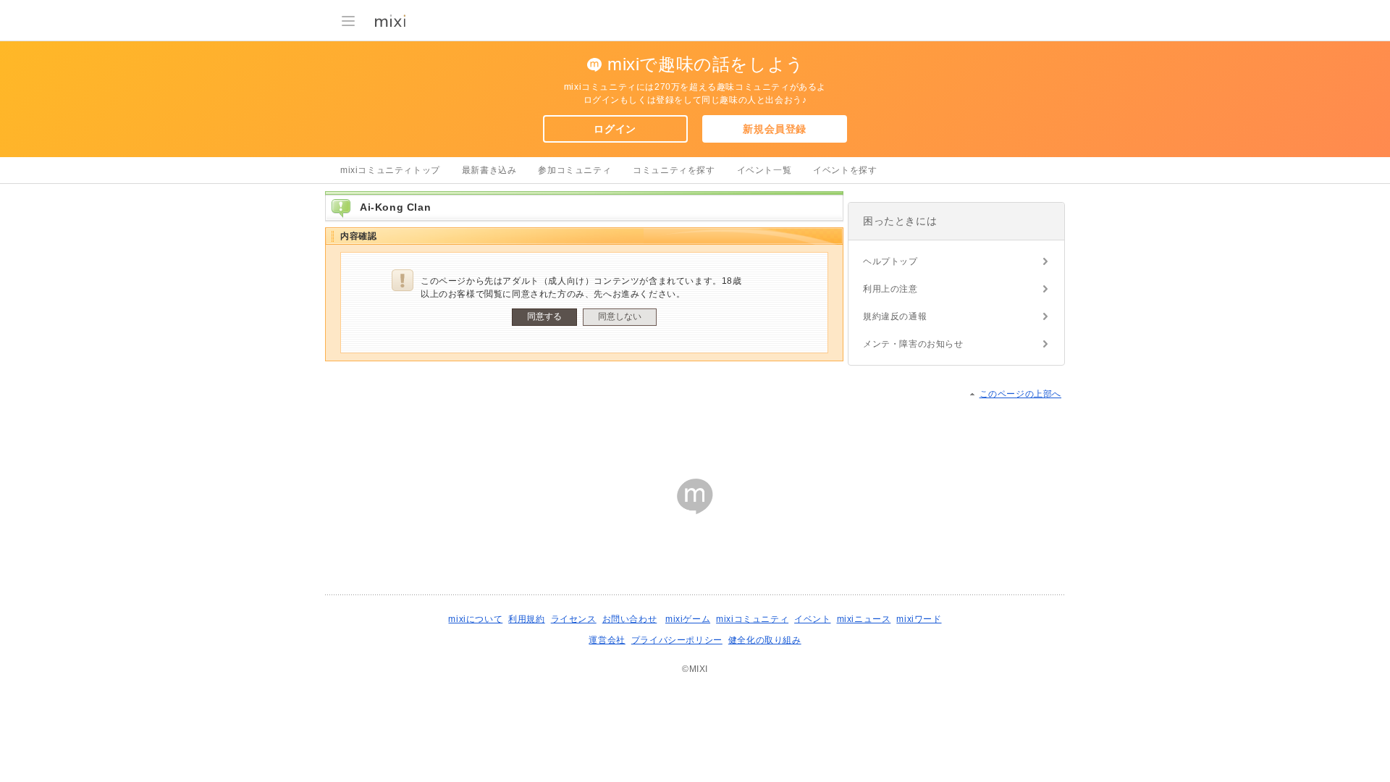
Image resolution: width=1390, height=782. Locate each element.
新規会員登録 (774, 129)
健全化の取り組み (764, 640)
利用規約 (526, 619)
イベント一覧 (764, 170)
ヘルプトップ (890, 261)
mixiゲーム (687, 619)
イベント (812, 619)
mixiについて (475, 619)
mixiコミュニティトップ (390, 170)
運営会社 (607, 640)
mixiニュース (864, 619)
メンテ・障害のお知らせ (913, 344)
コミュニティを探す (674, 170)
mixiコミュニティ (752, 619)
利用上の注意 (890, 289)
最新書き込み (489, 170)
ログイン (615, 129)
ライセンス (574, 619)
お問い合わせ (629, 619)
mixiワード (918, 619)
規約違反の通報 (895, 316)
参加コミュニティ (574, 170)
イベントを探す (845, 170)
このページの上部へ (1020, 394)
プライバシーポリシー (677, 640)
